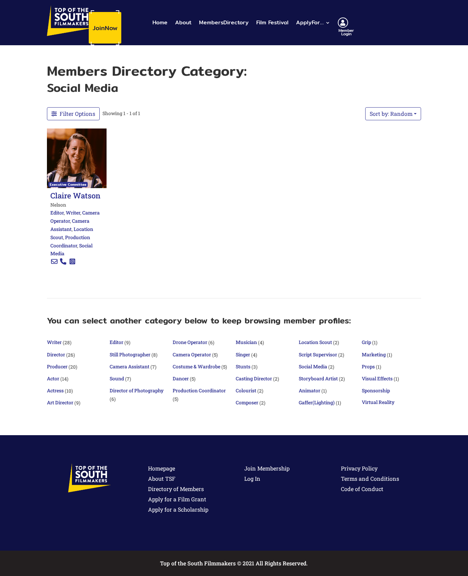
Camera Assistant (129, 366)
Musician (246, 342)
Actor (53, 378)
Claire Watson (75, 195)
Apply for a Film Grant (177, 499)
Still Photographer (130, 354)
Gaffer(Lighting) (317, 402)
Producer (57, 366)
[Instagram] (72, 261)
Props (368, 366)
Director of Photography (137, 390)
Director (56, 354)
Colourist (246, 390)
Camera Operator (192, 354)
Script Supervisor (318, 354)
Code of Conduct (362, 488)
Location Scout (315, 342)
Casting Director (254, 378)
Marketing (374, 354)
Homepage (161, 468)
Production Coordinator (199, 390)
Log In (252, 478)
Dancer (181, 378)
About (183, 22)
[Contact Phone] (63, 261)
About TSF (161, 478)
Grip (366, 342)
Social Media (313, 366)
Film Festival (272, 22)
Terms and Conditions (370, 478)
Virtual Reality (378, 402)
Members (224, 22)
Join (105, 28)
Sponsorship (376, 390)
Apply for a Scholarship (178, 509)
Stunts (243, 366)
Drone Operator (190, 342)
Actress (55, 390)
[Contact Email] (54, 261)
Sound (117, 378)
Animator (309, 390)
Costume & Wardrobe (196, 366)
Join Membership (267, 468)
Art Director (60, 402)
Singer (243, 354)
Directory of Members (176, 488)
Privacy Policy (359, 468)
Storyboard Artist (318, 378)
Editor (57, 212)
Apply (309, 22)
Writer (73, 212)
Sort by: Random (391, 113)
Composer (247, 402)
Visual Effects (377, 378)
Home (160, 22)
